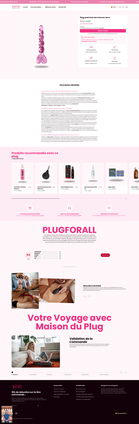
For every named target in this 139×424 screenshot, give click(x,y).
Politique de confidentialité (83, 399)
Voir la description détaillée (86, 23)
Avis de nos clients (59, 389)
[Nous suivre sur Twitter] (13, 413)
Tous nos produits (35, 7)
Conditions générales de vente (84, 394)
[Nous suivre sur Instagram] (16, 413)
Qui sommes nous (81, 389)
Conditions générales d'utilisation (85, 397)
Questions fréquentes (60, 391)
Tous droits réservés (27, 418)
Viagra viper (111, 187)
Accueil (25, 7)
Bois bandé (134, 187)
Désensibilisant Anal (67, 187)
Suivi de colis (62, 7)
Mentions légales (80, 391)
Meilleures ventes (50, 7)
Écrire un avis (105, 255)
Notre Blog (56, 397)
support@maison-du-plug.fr (61, 394)
